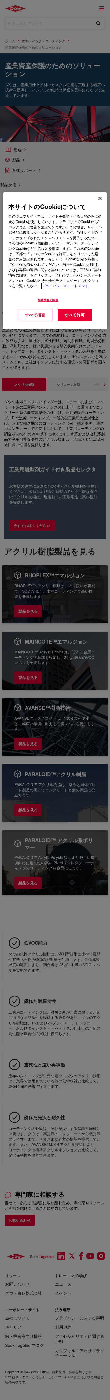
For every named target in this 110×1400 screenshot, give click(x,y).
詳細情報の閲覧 (48, 300)
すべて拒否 (35, 315)
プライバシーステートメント (65, 285)
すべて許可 (75, 315)
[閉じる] (100, 198)
